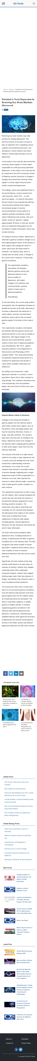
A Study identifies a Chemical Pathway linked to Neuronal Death (18, 801)
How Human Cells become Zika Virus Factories (16, 783)
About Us (9, 1039)
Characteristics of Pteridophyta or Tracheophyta (15, 843)
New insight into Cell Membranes (15, 789)
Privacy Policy (26, 1043)
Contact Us (9, 1043)
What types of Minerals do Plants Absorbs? (18, 859)
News (6, 109)
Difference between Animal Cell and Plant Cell (17, 837)
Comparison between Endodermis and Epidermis (16, 854)
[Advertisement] (18, 26)
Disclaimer (25, 1039)
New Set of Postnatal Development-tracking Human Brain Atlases (18, 807)
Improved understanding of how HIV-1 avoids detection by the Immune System (18, 794)
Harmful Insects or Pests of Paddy (15, 849)
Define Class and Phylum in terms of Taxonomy (16, 830)
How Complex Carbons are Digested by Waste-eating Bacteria (17, 814)
